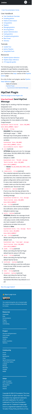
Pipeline (6, 25)
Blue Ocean (7, 38)
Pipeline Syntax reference (11, 57)
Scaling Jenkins (8, 34)
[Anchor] (20, 92)
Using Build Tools (9, 51)
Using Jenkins (8, 23)
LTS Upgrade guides (10, 62)
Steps (15, 73)
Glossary (6, 41)
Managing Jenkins (9, 27)
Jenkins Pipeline (8, 49)
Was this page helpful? (8, 287)
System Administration (11, 32)
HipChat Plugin (10, 86)
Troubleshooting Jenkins (11, 36)
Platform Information (10, 21)
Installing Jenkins (9, 18)
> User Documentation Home (10, 10)
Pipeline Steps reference (11, 60)
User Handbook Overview (12, 16)
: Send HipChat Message (17, 88)
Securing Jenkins (9, 29)
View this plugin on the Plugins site (12, 95)
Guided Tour (7, 47)
